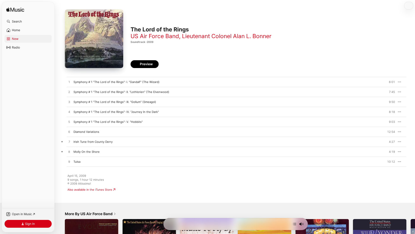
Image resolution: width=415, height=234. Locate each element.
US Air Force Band (155, 36)
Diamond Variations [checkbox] (86, 131)
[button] (28, 21)
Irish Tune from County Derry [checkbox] (93, 141)
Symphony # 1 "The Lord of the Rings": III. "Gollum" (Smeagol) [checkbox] (114, 102)
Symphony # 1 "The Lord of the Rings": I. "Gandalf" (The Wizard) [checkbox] (116, 82)
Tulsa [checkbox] (76, 161)
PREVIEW (390, 82)
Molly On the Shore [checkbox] (86, 151)
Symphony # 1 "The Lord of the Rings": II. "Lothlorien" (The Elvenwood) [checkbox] (121, 92)
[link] (90, 213)
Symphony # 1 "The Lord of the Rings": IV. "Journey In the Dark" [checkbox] (116, 112)
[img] (15, 9)
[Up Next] (294, 224)
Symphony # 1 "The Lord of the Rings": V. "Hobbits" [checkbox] (108, 122)
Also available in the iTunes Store (89, 189)
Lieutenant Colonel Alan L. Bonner (226, 36)
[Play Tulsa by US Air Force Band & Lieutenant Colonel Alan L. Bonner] (69, 162)
